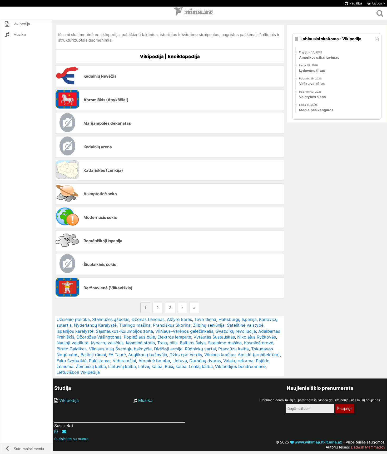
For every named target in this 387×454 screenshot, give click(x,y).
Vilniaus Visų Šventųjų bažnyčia (120, 348)
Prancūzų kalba (233, 348)
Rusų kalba (175, 366)
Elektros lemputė (174, 337)
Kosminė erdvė (258, 342)
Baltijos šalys (193, 342)
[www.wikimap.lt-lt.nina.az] (193, 13)
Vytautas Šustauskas (214, 337)
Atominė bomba (154, 360)
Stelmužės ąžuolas (110, 319)
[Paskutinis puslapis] (194, 307)
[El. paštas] (64, 431)
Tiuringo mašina (135, 325)
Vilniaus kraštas (219, 354)
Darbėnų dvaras (205, 360)
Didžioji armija (168, 348)
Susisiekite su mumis (71, 439)
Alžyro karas (179, 319)
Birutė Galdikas (72, 348)
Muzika (145, 400)
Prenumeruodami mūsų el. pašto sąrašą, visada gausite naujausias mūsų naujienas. (320, 400)
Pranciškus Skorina (172, 325)
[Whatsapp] (56, 431)
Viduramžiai (124, 360)
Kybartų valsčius (107, 342)
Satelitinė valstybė (245, 325)
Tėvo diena (205, 319)
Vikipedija (69, 400)
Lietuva (179, 360)
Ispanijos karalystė (75, 331)
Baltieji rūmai (93, 354)
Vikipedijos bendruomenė (240, 366)
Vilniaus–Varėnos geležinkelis (184, 331)
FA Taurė (117, 354)
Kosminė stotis (140, 342)
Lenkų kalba (201, 366)
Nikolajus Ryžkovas (256, 337)
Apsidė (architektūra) (259, 354)
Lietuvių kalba (122, 366)
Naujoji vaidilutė (72, 342)
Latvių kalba (150, 366)
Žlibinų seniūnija (209, 325)
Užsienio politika (73, 319)
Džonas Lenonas (148, 319)
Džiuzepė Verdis (186, 354)
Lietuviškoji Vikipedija (78, 372)
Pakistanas (99, 360)
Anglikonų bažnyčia (147, 354)
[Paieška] (380, 13)
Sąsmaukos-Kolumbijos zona (124, 331)
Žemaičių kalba (91, 366)
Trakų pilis (167, 342)
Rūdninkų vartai (200, 348)
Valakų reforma (238, 360)
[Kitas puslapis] (182, 307)
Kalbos (376, 3)
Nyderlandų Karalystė (95, 325)
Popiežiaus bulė (139, 337)
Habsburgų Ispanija (238, 319)
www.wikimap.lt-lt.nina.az (318, 442)
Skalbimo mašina (225, 342)
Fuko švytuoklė (72, 360)
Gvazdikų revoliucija (236, 331)
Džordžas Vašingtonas (99, 337)
